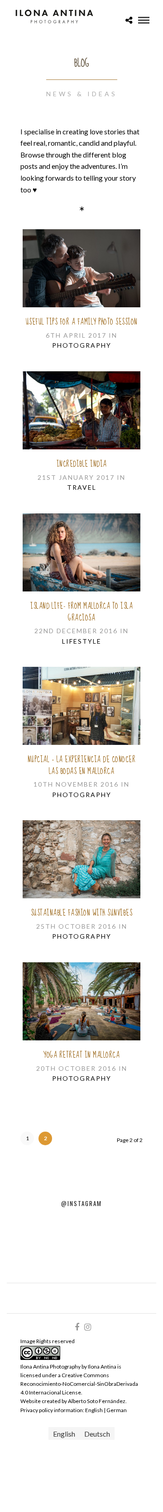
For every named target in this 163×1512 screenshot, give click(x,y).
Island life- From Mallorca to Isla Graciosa (81, 612)
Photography (81, 345)
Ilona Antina (102, 1366)
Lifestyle (81, 641)
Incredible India (82, 464)
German (116, 1410)
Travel (81, 487)
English (94, 1410)
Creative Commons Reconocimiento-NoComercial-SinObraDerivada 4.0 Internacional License (79, 1384)
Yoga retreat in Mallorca (81, 1055)
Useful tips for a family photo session (82, 322)
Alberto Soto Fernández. (97, 1401)
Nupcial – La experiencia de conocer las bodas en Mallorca (82, 765)
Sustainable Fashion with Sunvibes (82, 913)
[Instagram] (87, 1327)
